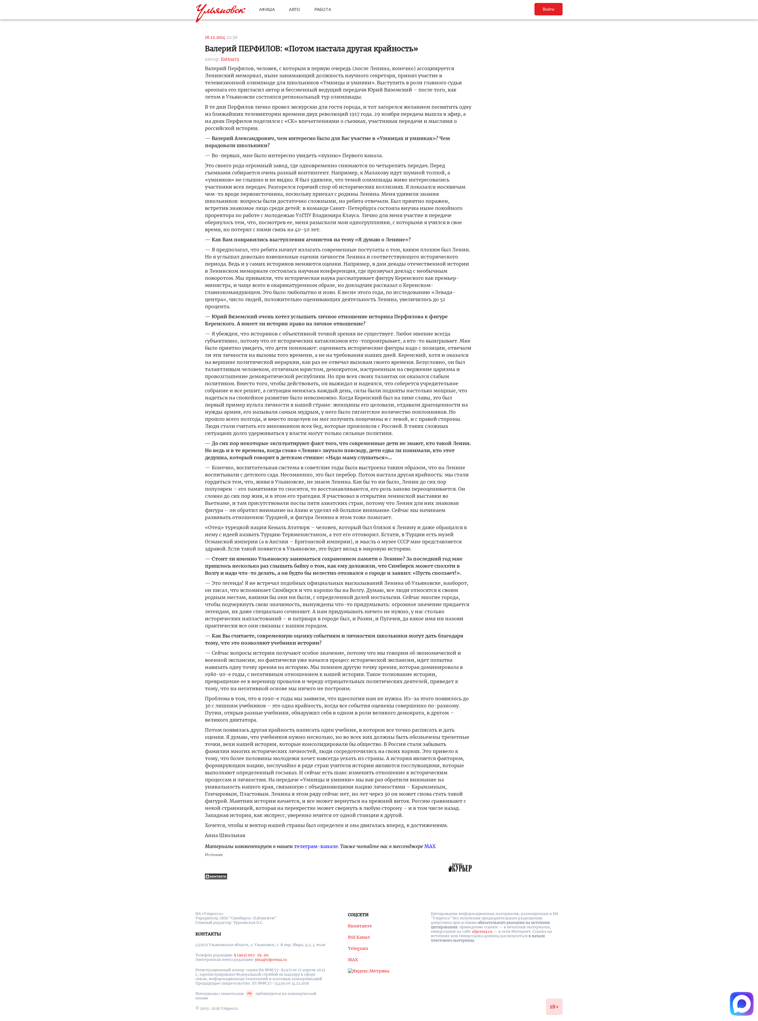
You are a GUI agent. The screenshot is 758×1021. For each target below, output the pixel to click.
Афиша (267, 9)
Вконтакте (360, 926)
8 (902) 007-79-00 (251, 955)
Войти (548, 9)
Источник (214, 854)
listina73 (230, 59)
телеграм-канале (316, 846)
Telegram (358, 948)
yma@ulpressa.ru (271, 959)
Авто (294, 9)
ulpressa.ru (482, 931)
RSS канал (359, 937)
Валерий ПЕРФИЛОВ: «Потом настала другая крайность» (311, 48)
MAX (430, 846)
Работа (322, 9)
